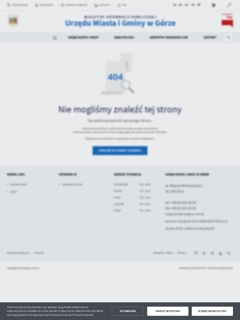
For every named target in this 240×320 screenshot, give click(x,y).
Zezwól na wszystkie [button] (212, 311)
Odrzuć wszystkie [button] (167, 311)
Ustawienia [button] (128, 311)
